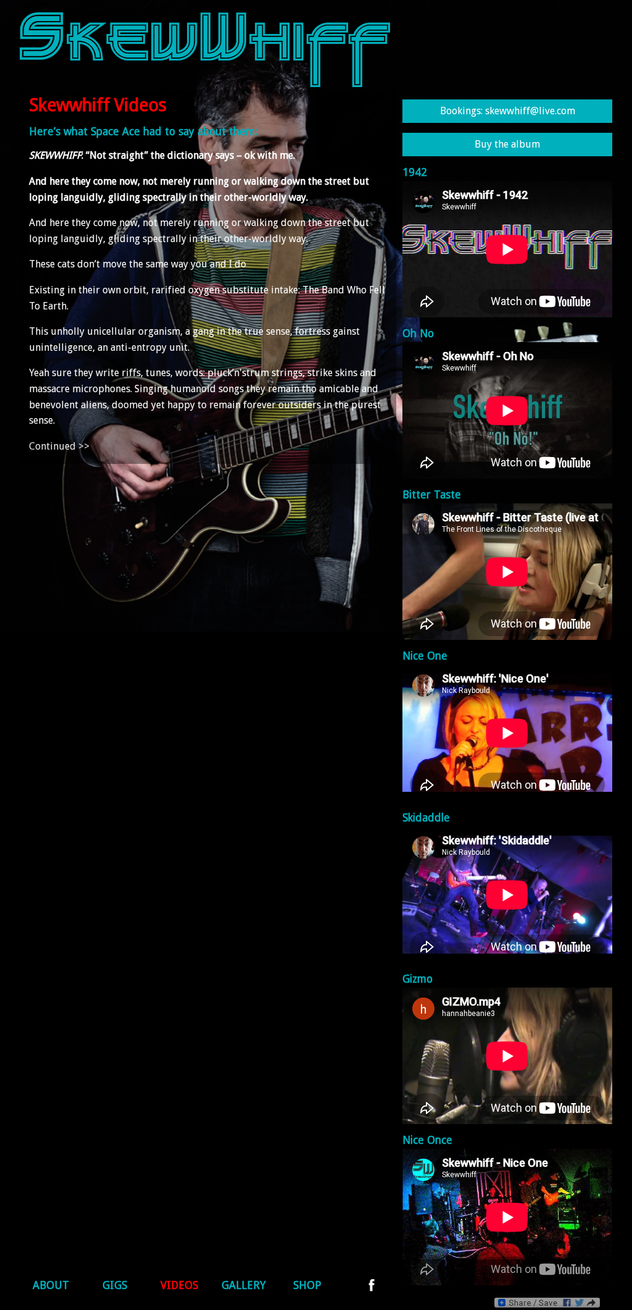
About (51, 1285)
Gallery (243, 1285)
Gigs (114, 1285)
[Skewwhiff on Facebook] (371, 1288)
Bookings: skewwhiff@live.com (507, 111)
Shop (307, 1285)
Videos (179, 1285)
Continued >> (59, 446)
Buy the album (507, 144)
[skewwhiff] (205, 84)
